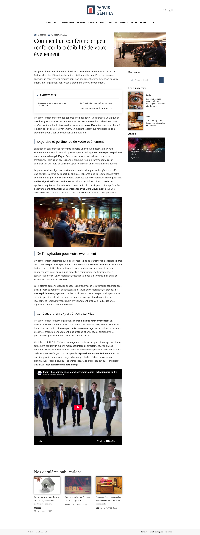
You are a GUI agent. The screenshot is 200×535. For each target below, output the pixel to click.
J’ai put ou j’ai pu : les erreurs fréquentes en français (155, 123)
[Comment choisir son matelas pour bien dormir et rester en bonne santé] (109, 485)
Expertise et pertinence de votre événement (52, 104)
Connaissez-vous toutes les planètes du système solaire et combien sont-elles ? (146, 151)
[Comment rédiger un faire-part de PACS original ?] (78, 485)
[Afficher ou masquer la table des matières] (88, 95)
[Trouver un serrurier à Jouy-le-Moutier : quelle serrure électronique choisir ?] (47, 485)
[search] (165, 10)
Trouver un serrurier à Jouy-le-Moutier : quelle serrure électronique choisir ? (47, 500)
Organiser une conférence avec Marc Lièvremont (77, 188)
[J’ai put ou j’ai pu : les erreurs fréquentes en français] (135, 121)
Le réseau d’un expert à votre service (96, 108)
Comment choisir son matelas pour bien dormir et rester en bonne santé (108, 500)
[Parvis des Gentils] (100, 10)
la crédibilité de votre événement (91, 320)
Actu (67, 504)
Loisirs (148, 95)
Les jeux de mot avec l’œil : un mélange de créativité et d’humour (155, 102)
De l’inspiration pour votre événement (96, 103)
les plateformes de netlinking (61, 364)
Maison (38, 508)
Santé (99, 508)
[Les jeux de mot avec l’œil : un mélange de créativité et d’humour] (135, 100)
